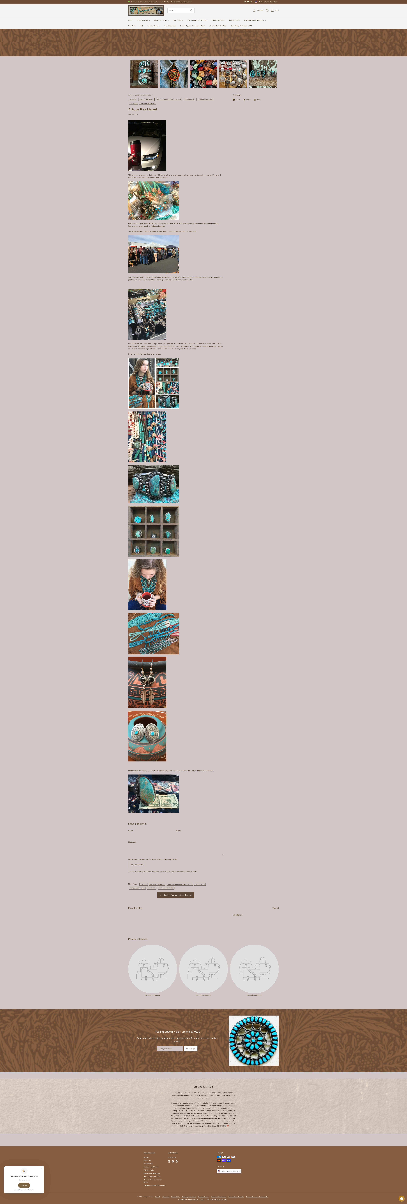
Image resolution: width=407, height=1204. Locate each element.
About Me (147, 1160)
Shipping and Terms (151, 1167)
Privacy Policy (172, 871)
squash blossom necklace (169, 99)
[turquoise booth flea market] (175, 254)
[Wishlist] (267, 10)
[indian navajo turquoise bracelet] (175, 484)
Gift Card (131, 26)
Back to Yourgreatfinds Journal (178, 895)
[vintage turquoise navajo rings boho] (175, 531)
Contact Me (148, 1164)
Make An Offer (234, 20)
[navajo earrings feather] (175, 682)
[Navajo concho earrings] (175, 736)
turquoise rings (205, 99)
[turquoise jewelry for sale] (175, 200)
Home (130, 95)
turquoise (189, 99)
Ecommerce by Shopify (218, 1199)
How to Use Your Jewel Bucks (153, 1181)
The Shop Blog (170, 26)
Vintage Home (153, 26)
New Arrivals (178, 20)
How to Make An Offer (218, 26)
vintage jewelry (147, 103)
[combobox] (180, 10)
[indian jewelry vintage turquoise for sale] (175, 383)
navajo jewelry (146, 99)
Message (132, 842)
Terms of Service (186, 871)
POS (202, 1199)
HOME (130, 20)
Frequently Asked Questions (155, 1185)
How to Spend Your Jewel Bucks (192, 26)
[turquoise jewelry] (175, 145)
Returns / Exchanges (152, 1173)
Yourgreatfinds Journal (143, 95)
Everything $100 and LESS (241, 26)
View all (275, 908)
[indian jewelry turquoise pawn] (175, 436)
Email (178, 831)
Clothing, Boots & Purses (254, 20)
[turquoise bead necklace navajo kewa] (175, 584)
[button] (402, 1199)
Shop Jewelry (142, 20)
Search (146, 1157)
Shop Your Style (160, 20)
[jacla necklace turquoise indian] (175, 633)
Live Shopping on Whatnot (197, 20)
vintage (133, 103)
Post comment (137, 865)
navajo (133, 99)
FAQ (141, 26)
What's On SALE (218, 20)
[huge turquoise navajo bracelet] (175, 794)
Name (130, 831)
